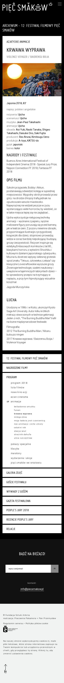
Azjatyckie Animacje (18, 41)
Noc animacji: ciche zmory (28, 424)
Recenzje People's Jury (19, 519)
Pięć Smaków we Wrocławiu (26, 463)
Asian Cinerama (19, 397)
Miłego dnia (20, 417)
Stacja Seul (20, 431)
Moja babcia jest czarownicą (29, 421)
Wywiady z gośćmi (17, 491)
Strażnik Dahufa (22, 434)
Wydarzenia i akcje (21, 458)
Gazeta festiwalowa (18, 501)
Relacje (10, 529)
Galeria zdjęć (14, 472)
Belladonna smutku (24, 407)
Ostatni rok (20, 427)
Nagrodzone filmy (17, 368)
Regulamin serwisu (13, 623)
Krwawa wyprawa (23, 414)
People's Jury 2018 (17, 510)
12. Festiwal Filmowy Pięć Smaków (27, 358)
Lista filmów (17, 387)
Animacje (16, 401)
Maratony (16, 453)
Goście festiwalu (16, 482)
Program (11, 377)
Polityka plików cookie (37, 623)
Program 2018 (19, 383)
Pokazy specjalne (21, 444)
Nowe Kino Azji (19, 392)
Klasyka (15, 449)
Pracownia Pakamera (25, 618)
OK (54, 568)
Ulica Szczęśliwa (23, 438)
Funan (17, 410)
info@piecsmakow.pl (32, 589)
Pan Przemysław (47, 618)
